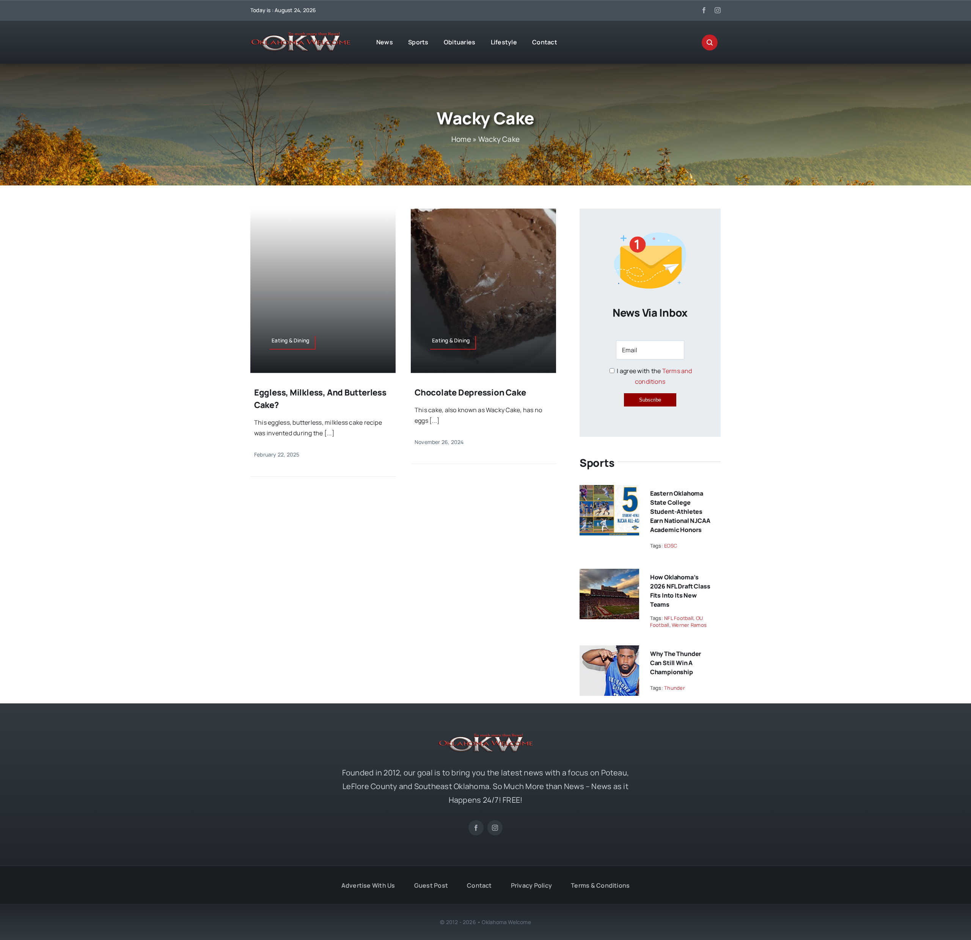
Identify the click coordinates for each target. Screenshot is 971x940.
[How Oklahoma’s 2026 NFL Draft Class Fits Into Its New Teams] (609, 574)
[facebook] (704, 10)
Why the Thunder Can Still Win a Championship (676, 663)
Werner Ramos (689, 624)
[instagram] (718, 10)
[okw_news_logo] (300, 35)
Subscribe (650, 400)
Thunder (674, 687)
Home (461, 139)
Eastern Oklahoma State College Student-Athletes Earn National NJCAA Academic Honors (680, 511)
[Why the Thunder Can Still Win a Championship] (609, 651)
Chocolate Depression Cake (470, 392)
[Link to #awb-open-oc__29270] (710, 42)
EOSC (670, 545)
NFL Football (678, 618)
